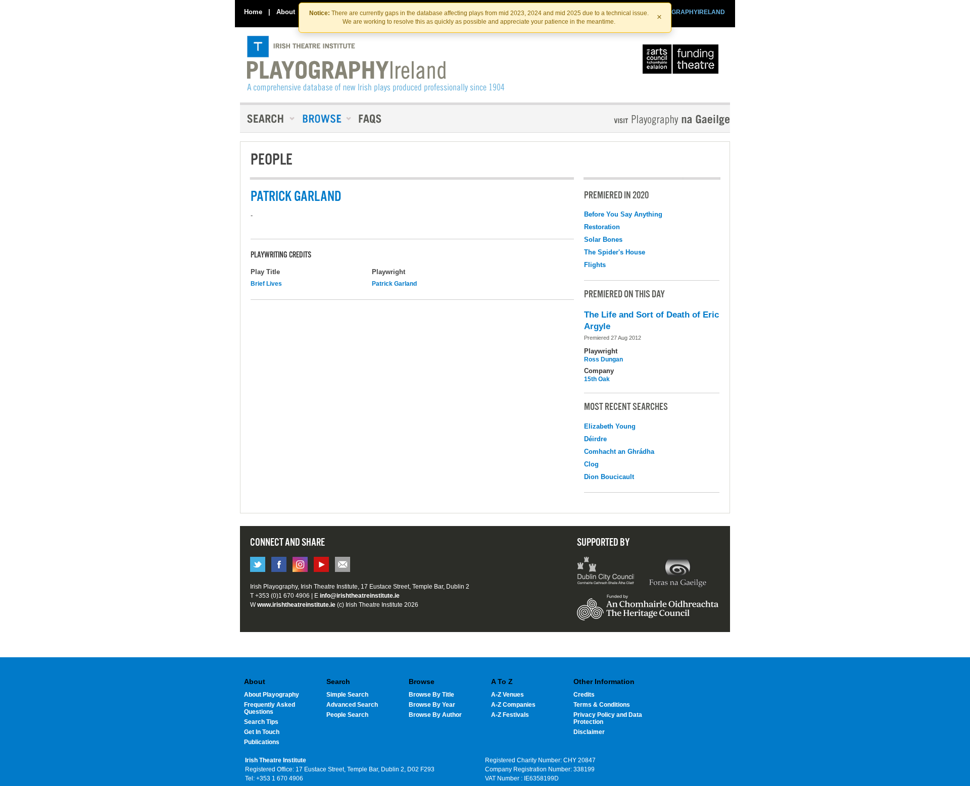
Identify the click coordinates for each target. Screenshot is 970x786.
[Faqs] (371, 118)
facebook (278, 564)
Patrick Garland (394, 283)
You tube (321, 564)
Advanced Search (352, 704)
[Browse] (323, 118)
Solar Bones (603, 239)
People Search (347, 714)
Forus (677, 572)
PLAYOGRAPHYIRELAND (688, 12)
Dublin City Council (606, 572)
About (285, 12)
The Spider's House (614, 252)
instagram (300, 564)
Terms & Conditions (601, 704)
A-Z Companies (513, 704)
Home (253, 12)
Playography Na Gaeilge (643, 120)
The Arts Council (682, 61)
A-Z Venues (507, 694)
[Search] (268, 118)
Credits (584, 694)
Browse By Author (435, 714)
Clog (591, 464)
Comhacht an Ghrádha (619, 451)
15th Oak (597, 379)
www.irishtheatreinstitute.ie (296, 604)
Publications (261, 742)
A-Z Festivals (510, 714)
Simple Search (347, 694)
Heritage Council (647, 612)
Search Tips (261, 721)
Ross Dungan (603, 359)
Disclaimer (589, 732)
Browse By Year (432, 704)
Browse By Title (431, 694)
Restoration (602, 227)
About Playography (271, 694)
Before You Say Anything (623, 214)
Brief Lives (266, 283)
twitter (257, 564)
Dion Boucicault (609, 477)
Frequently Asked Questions (269, 708)
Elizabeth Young (610, 426)
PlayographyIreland (376, 64)
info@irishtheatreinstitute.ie (360, 595)
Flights (595, 265)
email (342, 564)
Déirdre (595, 439)
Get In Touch (261, 732)
